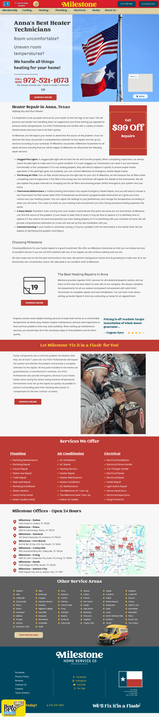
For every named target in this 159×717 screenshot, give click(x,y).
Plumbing (61, 10)
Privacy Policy (22, 676)
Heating (43, 10)
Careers (19, 688)
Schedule (20, 672)
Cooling (27, 10)
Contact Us (20, 684)
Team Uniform (22, 692)
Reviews (19, 680)
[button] (148, 4)
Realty (96, 10)
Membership (9, 10)
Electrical (79, 10)
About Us (110, 10)
